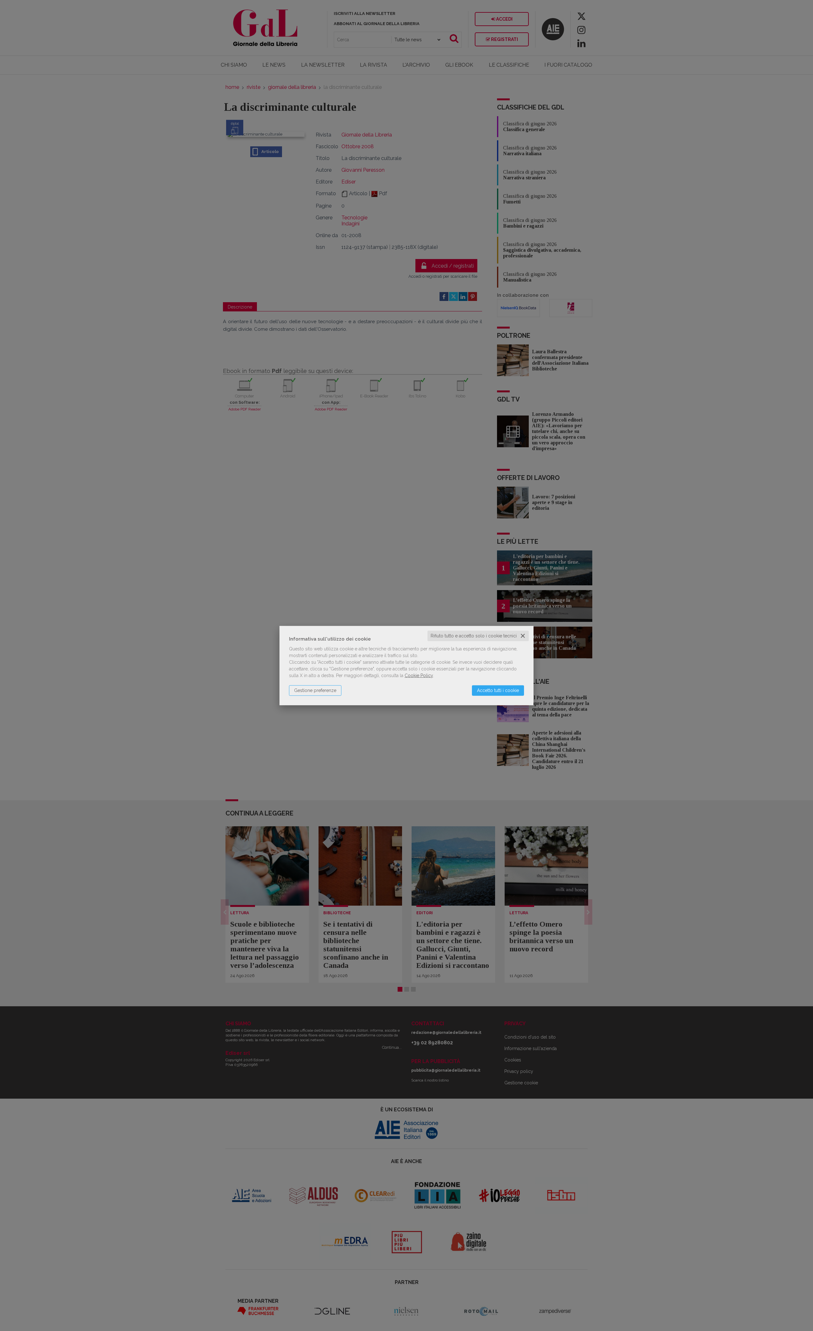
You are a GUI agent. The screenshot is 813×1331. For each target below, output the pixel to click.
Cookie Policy (419, 675)
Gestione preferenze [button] (315, 690)
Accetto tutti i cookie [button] (498, 690)
